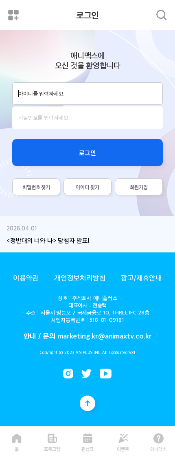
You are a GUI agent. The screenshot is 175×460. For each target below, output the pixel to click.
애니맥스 (158, 448)
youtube (106, 373)
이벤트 (123, 448)
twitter (86, 373)
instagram (68, 373)
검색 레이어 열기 (161, 15)
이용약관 (26, 277)
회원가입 (138, 187)
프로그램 (52, 448)
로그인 (87, 152)
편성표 (87, 448)
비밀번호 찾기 (36, 187)
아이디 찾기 (87, 187)
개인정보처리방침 (80, 277)
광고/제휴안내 (141, 277)
